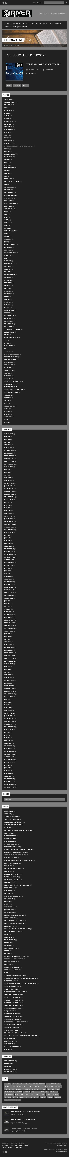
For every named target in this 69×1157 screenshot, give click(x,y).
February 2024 (9, 516)
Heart (6, 225)
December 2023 (9, 521)
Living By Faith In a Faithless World (17, 929)
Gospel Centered (9, 1091)
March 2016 (8, 776)
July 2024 (7, 502)
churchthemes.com (61, 1151)
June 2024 (7, 505)
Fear (5, 176)
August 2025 (8, 467)
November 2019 (9, 655)
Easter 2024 (8, 866)
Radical (7, 307)
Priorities (7, 302)
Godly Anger (8, 209)
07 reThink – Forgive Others (43, 64)
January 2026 (8, 453)
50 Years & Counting (11, 819)
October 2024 (9, 494)
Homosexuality (10, 231)
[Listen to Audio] (23, 1114)
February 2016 (9, 779)
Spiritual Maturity (11, 357)
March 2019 (8, 677)
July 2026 (7, 437)
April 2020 (7, 642)
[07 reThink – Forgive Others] (14, 79)
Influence (7, 239)
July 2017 (7, 732)
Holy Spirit (19, 1091)
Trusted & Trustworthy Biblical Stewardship (20, 1035)
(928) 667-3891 (63, 1145)
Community (8, 124)
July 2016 (7, 765)
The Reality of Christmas (13, 1016)
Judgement (8, 247)
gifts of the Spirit (10, 195)
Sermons (10, 45)
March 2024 (8, 513)
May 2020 (7, 639)
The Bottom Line (10, 981)
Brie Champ (8, 1063)
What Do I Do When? (11, 1046)
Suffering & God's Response (14, 975)
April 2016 (7, 773)
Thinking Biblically (11, 392)
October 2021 (9, 592)
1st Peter (7, 814)
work (6, 419)
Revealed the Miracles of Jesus (15, 956)
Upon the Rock (9, 1038)
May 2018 (7, 705)
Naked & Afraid (9, 940)
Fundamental (26, 1089)
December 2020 (9, 620)
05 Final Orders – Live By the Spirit (23, 1120)
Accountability (9, 102)
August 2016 (8, 762)
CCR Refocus (8, 833)
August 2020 (8, 631)
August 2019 (8, 664)
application (28, 1083)
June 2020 (7, 636)
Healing (7, 222)
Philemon (7, 942)
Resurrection (9, 324)
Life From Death (10, 918)
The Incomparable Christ (13, 1008)
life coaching (54, 1091)
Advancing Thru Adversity (13, 822)
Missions (7, 277)
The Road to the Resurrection (15, 1022)
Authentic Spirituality (12, 825)
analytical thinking (18, 1083)
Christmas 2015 (9, 838)
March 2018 (8, 710)
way (11, 1100)
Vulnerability (9, 406)
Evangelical (58, 1086)
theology (43, 1097)
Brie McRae (8, 1066)
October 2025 (9, 461)
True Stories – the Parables (14, 1033)
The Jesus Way (9, 1011)
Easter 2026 (8, 871)
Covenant (7, 132)
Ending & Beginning (11, 877)
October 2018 (9, 691)
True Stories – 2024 (11, 1030)
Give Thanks (8, 198)
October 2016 (9, 757)
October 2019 (9, 658)
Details (9, 85)
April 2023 (7, 543)
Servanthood (9, 332)
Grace (6, 214)
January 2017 (8, 748)
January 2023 (8, 551)
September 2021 (9, 595)
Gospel (6, 212)
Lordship (7, 255)
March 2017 (8, 743)
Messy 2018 (8, 937)
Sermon (22, 1097)
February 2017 (9, 746)
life (37, 1091)
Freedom (7, 190)
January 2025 (8, 486)
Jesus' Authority (10, 244)
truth (6, 1100)
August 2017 (8, 729)
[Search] (66, 3)
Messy (6, 934)
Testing (7, 373)
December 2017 (9, 718)
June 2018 (7, 702)
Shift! (6, 972)
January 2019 (8, 683)
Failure (6, 162)
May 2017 (7, 738)
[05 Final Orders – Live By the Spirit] (6, 1123)
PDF (26, 85)
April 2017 (7, 740)
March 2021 (8, 612)
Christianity (37, 1086)
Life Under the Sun (10, 926)
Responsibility (9, 321)
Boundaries (8, 110)
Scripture (15, 1097)
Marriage (7, 261)
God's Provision (10, 203)
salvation (55, 1094)
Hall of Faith (9, 899)
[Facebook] (6, 3)
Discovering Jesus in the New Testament (18, 146)
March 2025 (8, 480)
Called (6, 113)
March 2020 (8, 644)
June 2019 (7, 669)
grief (6, 217)
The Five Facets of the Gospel (15, 992)
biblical (7, 1086)
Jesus (6, 242)
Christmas (8, 118)
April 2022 (7, 576)
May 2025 (7, 475)
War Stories (8, 1044)
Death (6, 138)
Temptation (8, 370)
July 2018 (7, 699)
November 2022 (9, 557)
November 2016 (9, 754)
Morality (7, 280)
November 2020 (9, 623)
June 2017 (7, 735)
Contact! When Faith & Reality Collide (18, 849)
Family (6, 170)
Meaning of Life (9, 264)
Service (6, 335)
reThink (7, 953)
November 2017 (9, 721)
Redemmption (9, 310)
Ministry (7, 269)
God (44, 1089)
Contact (39, 2)
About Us (5, 1143)
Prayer (6, 299)
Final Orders (8, 882)
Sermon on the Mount (12, 329)
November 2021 (9, 590)
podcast (48, 1094)
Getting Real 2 (9, 192)
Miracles (7, 272)
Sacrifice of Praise (10, 962)
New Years (8, 283)
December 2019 (9, 653)
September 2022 (9, 562)
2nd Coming (8, 99)
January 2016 (8, 781)
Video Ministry (23, 1145)
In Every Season (9, 907)
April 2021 (7, 609)
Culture (7, 135)
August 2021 (8, 598)
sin (5, 348)
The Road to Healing (11, 1019)
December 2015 (9, 784)
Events (21, 1143)
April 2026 (7, 445)
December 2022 (9, 554)
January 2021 (8, 617)
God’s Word (50, 1089)
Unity (6, 403)
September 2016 (9, 759)
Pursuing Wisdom (10, 948)
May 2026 (7, 442)
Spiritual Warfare (10, 359)
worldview (17, 1100)
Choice (13, 1086)
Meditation (8, 266)
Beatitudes (8, 105)
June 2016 (7, 768)
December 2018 (9, 686)
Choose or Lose (10, 836)
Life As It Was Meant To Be (13, 915)
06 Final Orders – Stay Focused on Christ (25, 1112)
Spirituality (8, 362)
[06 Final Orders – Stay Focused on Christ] (6, 1115)
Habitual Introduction (12, 896)
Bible (6, 108)
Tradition (7, 398)
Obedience (7, 285)
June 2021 (7, 603)
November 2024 (9, 491)
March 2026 (8, 447)
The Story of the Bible (12, 1027)
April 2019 (7, 675)
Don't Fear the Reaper (12, 863)
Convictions (8, 129)
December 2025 (9, 456)
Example (7, 160)
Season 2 (7, 964)
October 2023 (9, 527)
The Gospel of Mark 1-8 (12, 1005)
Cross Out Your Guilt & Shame (15, 855)
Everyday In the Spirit (12, 879)
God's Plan (8, 201)
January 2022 (8, 584)
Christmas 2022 (9, 841)
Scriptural (8, 1097)
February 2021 (9, 614)
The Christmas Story (11, 986)
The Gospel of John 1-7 (12, 997)
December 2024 (9, 488)
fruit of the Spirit (16, 1089)
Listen (18, 85)
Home (34, 2)
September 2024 (9, 497)
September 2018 (9, 694)
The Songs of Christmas (13, 1024)
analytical (8, 1083)
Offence (7, 288)
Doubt (6, 149)
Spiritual (5, 1145)
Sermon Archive (13, 40)
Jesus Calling (9, 910)
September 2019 (9, 661)
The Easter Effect (10, 989)
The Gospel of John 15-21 (13, 381)
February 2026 (9, 450)
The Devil (7, 378)
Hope (6, 233)
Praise (6, 296)
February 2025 (9, 483)
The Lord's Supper (10, 387)
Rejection (7, 313)
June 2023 (7, 538)
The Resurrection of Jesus (13, 389)
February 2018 (9, 713)
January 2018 (8, 716)
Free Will (7, 1089)
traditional (58, 1097)
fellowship (8, 179)
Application (18, 1147)
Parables (7, 291)
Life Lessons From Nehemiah (14, 923)
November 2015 (9, 787)
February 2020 (9, 647)
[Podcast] (3, 3)
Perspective (8, 294)
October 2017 (9, 724)
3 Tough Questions (11, 816)
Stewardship (8, 365)
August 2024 (8, 499)
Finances (7, 184)
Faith (6, 165)
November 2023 (9, 524)
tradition (50, 1097)
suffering (7, 367)
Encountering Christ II (12, 874)
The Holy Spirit (9, 384)
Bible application (55, 1083)
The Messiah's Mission (12, 1014)
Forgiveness (32, 73)
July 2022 (7, 568)
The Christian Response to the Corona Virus (20, 983)
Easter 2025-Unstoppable (13, 868)
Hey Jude (7, 901)
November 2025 (9, 458)
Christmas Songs (10, 844)
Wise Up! (7, 414)
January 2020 (8, 650)
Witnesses (8, 417)
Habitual (7, 893)
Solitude (7, 351)
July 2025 (7, 469)
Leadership (8, 250)
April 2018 (7, 707)
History (7, 228)
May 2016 (7, 770)
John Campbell (9, 1069)
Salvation (8, 326)
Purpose (7, 305)
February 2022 (9, 582)
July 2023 (7, 535)
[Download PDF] (26, 1115)
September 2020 (9, 628)
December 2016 (9, 751)
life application (44, 1091)
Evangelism (8, 157)
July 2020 (7, 634)
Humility (7, 236)
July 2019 (7, 666)
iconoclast (27, 1091)
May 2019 (7, 672)
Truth (6, 400)
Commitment (8, 121)
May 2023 (7, 540)
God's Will (8, 206)
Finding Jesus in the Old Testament (17, 885)
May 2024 (7, 508)
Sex (5, 340)
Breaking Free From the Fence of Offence (19, 830)
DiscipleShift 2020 (10, 858)
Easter (6, 151)
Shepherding (8, 346)
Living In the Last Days (12, 931)
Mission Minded (9, 274)
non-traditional (40, 1094)
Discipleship (8, 143)
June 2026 (7, 439)
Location (14, 1145)
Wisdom (7, 411)
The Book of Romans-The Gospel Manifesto (20, 978)
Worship (7, 422)
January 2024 (8, 519)
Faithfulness (9, 168)
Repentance (8, 318)
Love (6, 258)
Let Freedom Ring (10, 253)
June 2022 (7, 571)
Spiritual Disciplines (11, 354)
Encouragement (10, 154)
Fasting (7, 173)
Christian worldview (47, 1086)
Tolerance (8, 395)
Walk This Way (9, 1041)
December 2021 (9, 587)
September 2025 (9, 464)
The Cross (8, 376)
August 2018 (8, 696)
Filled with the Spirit (12, 181)
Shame (6, 343)
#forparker (8, 811)
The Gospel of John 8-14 (12, 1003)
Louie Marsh (49, 69)
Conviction (8, 127)
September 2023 (9, 530)
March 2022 (8, 579)
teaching (36, 1097)
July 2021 (7, 601)
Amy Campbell (9, 1061)
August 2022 (8, 565)
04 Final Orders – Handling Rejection (24, 1128)
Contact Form (7, 1147)
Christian (29, 1086)
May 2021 (7, 606)
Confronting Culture (12, 847)
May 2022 (7, 573)
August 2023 (8, 532)
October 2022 (9, 560)
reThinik (17, 45)
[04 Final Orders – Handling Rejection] (6, 1131)
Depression (8, 140)
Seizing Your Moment (12, 967)
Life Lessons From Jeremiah (14, 920)
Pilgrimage (8, 945)
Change (7, 116)
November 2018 (9, 688)
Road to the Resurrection (13, 959)
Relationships (9, 316)
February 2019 (9, 680)
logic (21, 1094)
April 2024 (7, 510)
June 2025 (7, 472)
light (16, 1094)
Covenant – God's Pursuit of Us (15, 852)
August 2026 (8, 434)
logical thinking (29, 1094)
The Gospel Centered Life (13, 994)
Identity (7, 904)
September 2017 (9, 727)
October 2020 (9, 625)
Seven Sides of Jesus (11, 337)
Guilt (6, 220)
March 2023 (8, 546)
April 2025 (7, 478)
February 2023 (9, 549)
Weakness (7, 409)
